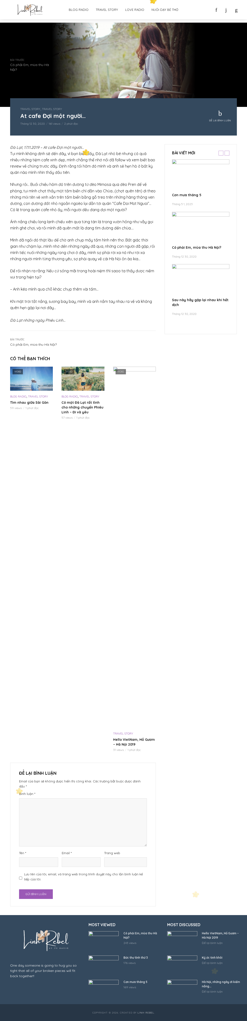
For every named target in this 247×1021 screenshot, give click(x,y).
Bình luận (27, 794)
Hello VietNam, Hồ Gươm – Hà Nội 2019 (134, 742)
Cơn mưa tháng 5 (186, 195)
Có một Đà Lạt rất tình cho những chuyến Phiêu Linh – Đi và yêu (82, 407)
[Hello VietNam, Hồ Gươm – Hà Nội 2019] (182, 941)
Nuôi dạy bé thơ (164, 10)
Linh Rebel (145, 1012)
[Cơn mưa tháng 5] (200, 175)
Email (67, 853)
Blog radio (79, 10)
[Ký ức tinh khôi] (182, 965)
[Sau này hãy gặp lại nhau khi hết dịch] (200, 280)
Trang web (112, 853)
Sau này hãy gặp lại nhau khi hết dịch (200, 302)
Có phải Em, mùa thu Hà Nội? (196, 247)
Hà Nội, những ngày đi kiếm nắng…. (221, 984)
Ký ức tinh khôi (212, 957)
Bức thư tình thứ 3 (136, 957)
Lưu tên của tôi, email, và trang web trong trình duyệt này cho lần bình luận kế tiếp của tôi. (83, 876)
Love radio (134, 10)
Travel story (107, 10)
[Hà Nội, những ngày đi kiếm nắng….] (182, 990)
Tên (22, 853)
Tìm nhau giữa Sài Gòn (29, 402)
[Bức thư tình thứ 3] (104, 965)
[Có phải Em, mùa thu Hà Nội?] (200, 228)
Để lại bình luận (220, 120)
